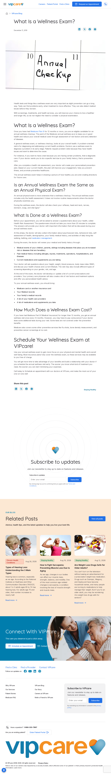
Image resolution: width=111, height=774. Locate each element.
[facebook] (25, 671)
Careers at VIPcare (41, 693)
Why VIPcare (10, 685)
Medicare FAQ (11, 697)
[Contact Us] (105, 4)
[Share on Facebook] (90, 29)
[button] (52, 4)
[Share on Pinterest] (95, 29)
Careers (42, 4)
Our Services (10, 689)
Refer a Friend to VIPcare (44, 697)
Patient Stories (11, 693)
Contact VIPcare (47, 667)
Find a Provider (28, 667)
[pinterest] (39, 671)
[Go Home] (15, 4)
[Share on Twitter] (84, 29)
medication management (42, 238)
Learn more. (18, 768)
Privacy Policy (43, 763)
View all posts (97, 519)
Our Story (38, 689)
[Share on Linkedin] (79, 29)
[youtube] (30, 671)
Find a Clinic (64, 4)
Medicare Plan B (37, 131)
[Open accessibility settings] (4, 770)
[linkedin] (35, 671)
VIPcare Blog (39, 685)
